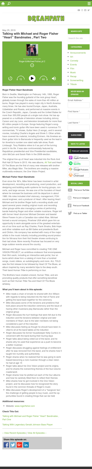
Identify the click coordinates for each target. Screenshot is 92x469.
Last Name (74, 122)
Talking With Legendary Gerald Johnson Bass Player (27, 424)
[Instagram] (82, 10)
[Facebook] (85, 10)
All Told (48, 162)
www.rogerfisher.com (25, 405)
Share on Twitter (13, 445)
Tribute (73, 84)
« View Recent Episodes (14, 432)
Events (73, 64)
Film (72, 68)
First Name (74, 111)
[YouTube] (79, 10)
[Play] (32, 78)
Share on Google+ (19, 445)
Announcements (78, 52)
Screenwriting (76, 80)
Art (71, 56)
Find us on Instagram (81, 198)
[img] (32, 65)
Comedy (74, 60)
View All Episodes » (37, 432)
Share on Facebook (6, 445)
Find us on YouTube (81, 190)
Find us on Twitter (80, 213)
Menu (89, 4)
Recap (73, 76)
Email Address (75, 100)
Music (73, 72)
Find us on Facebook (81, 205)
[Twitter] (88, 10)
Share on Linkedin (26, 445)
